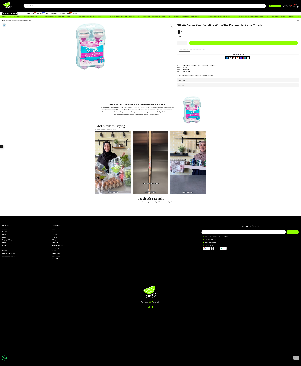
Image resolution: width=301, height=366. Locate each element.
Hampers (4, 229)
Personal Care (186, 71)
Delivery (54, 240)
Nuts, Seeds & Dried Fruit (8, 256)
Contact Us (54, 234)
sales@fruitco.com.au (210, 239)
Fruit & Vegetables (6, 231)
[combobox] (145, 6)
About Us (54, 237)
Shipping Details (56, 253)
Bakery (4, 237)
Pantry (4, 234)
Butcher (4, 242)
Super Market (186, 69)
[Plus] (185, 43)
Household (4, 250)
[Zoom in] (171, 26)
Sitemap (54, 250)
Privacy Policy (55, 248)
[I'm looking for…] (263, 6)
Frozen (4, 248)
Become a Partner (56, 258)
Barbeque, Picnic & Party (8, 253)
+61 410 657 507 (209, 245)
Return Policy (55, 242)
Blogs (53, 229)
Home (3, 20)
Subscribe (292, 232)
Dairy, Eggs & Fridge (7, 240)
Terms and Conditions (57, 245)
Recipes (54, 231)
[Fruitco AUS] (7, 5)
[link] (47, 13)
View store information (184, 51)
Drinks (4, 245)
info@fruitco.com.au (210, 242)
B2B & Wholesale (56, 256)
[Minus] (178, 43)
